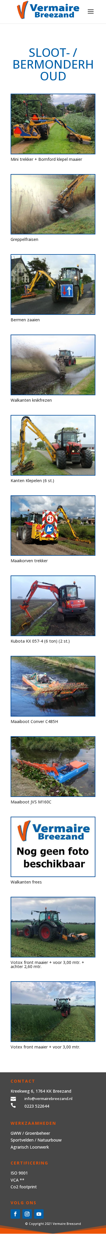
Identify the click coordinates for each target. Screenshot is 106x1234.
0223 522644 (36, 1106)
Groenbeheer (37, 1133)
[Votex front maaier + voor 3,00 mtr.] (53, 1011)
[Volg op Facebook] (15, 1214)
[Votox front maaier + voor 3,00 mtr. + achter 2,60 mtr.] (53, 927)
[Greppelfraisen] (53, 204)
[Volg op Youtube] (39, 1214)
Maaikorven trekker (29, 560)
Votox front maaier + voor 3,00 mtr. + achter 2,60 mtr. (47, 964)
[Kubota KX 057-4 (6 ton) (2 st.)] (53, 605)
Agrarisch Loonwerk (30, 1147)
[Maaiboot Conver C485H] (53, 686)
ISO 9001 (19, 1173)
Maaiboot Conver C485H (34, 721)
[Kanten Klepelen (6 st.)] (53, 445)
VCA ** (17, 1180)
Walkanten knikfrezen (31, 400)
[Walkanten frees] (53, 847)
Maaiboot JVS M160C (31, 802)
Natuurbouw (49, 1140)
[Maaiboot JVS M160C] (53, 766)
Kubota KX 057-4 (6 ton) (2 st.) (40, 641)
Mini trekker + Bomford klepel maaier (46, 159)
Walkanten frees (26, 882)
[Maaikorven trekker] (53, 525)
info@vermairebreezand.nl (48, 1098)
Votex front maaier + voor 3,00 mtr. (45, 1047)
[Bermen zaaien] (53, 284)
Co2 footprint (24, 1187)
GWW (16, 1133)
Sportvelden (22, 1140)
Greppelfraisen (24, 239)
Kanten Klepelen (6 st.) (32, 480)
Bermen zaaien (25, 319)
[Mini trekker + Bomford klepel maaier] (53, 124)
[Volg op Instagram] (27, 1214)
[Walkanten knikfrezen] (53, 365)
